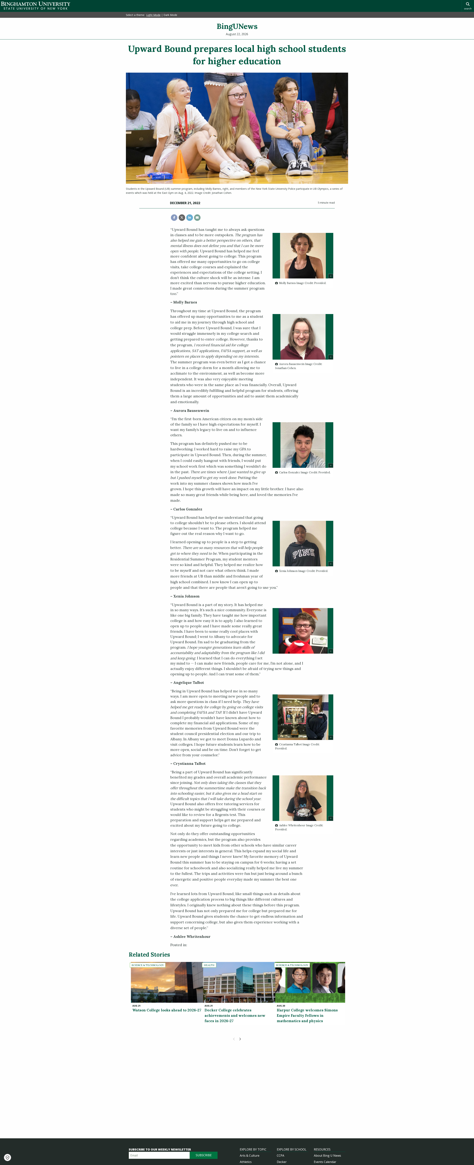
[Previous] (234, 1039)
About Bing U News (327, 1156)
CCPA (280, 1156)
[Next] (240, 1039)
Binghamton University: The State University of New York (35, 5)
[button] (7, 1157)
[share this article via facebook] (174, 217)
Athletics (246, 1162)
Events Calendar (325, 1162)
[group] (303, 260)
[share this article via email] (197, 217)
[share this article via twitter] (182, 217)
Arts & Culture (249, 1156)
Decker (282, 1162)
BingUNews (237, 26)
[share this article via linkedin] (189, 217)
